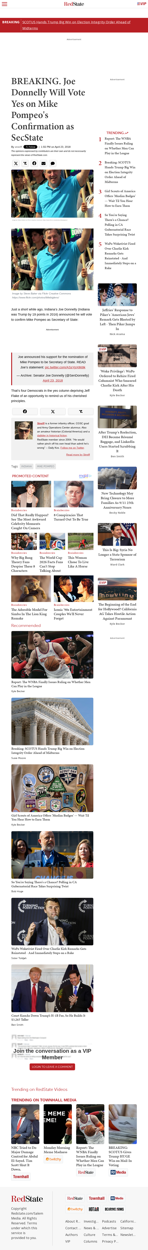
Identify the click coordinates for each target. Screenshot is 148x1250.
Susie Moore (18, 758)
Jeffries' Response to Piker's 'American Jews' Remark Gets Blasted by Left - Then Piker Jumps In (117, 319)
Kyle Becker (18, 691)
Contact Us (73, 1228)
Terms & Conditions (110, 1234)
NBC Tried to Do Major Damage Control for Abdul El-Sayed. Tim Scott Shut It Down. (24, 1158)
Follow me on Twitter (72, 447)
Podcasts (109, 1221)
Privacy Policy (110, 1241)
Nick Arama (117, 334)
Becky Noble (117, 512)
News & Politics (92, 1228)
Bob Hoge (17, 891)
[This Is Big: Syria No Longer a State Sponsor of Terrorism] (117, 534)
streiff (18, 146)
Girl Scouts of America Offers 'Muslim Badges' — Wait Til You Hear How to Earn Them (50, 817)
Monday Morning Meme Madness (57, 1149)
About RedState (73, 1221)
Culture (89, 1234)
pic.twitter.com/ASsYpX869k (65, 367)
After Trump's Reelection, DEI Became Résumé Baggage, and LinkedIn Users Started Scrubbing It (117, 442)
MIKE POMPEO (45, 466)
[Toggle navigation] (4, 4)
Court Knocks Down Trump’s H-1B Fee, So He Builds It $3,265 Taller (48, 1017)
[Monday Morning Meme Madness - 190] (58, 1124)
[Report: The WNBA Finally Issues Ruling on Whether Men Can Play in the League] (52, 654)
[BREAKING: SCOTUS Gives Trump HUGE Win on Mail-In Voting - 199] (123, 1124)
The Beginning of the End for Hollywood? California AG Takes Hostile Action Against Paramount (117, 611)
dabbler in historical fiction (52, 435)
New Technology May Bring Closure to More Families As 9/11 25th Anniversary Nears (117, 500)
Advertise (109, 1228)
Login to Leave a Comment (52, 1066)
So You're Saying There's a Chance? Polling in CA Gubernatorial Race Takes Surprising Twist (44, 884)
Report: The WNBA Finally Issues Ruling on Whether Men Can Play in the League (50, 684)
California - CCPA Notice (128, 1221)
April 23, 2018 (53, 380)
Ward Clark (117, 564)
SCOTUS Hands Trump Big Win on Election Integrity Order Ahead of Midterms (76, 25)
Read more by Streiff (78, 454)
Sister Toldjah (19, 958)
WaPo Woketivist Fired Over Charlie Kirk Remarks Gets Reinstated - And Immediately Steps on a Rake (48, 950)
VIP (67, 1241)
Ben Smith (17, 1025)
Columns (90, 1241)
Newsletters (128, 1234)
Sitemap (126, 1228)
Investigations (92, 1221)
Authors (71, 1234)
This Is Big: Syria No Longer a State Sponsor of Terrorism (117, 554)
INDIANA (26, 466)
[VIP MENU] (141, 4)
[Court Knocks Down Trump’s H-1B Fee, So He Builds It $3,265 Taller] (52, 988)
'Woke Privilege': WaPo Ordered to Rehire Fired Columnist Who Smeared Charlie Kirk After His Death (117, 380)
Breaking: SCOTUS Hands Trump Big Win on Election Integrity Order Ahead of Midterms (47, 750)
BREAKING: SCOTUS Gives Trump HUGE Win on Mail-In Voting (120, 1156)
